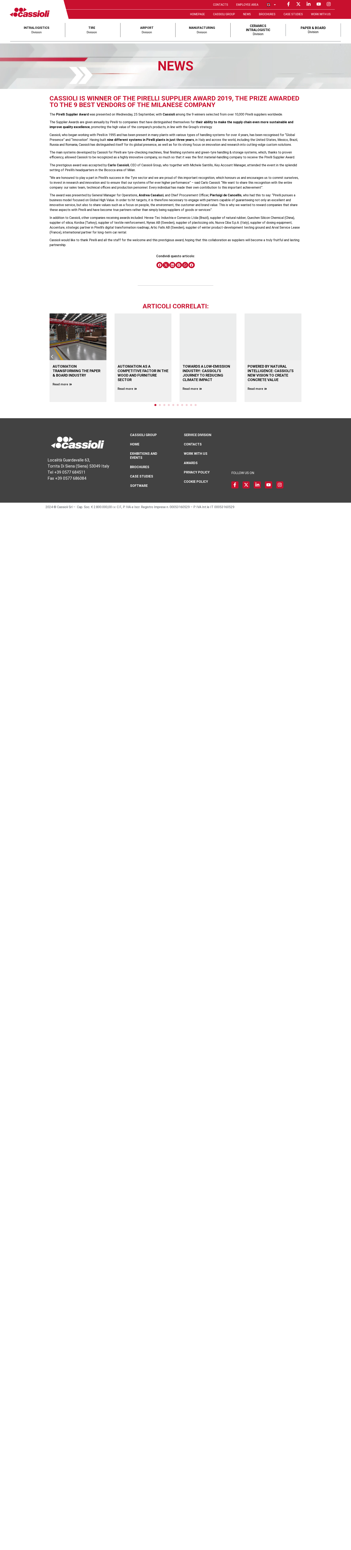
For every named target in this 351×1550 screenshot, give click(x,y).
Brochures (267, 14)
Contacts (220, 4)
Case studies (293, 14)
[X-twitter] (299, 4)
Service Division (197, 435)
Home (134, 444)
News (247, 14)
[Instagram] (329, 4)
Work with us (321, 14)
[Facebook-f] (288, 4)
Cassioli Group (224, 14)
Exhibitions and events (143, 456)
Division (258, 30)
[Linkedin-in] (308, 4)
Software (139, 486)
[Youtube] (319, 4)
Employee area (247, 4)
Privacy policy (197, 472)
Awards (191, 463)
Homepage (197, 14)
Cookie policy (196, 482)
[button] (159, 265)
